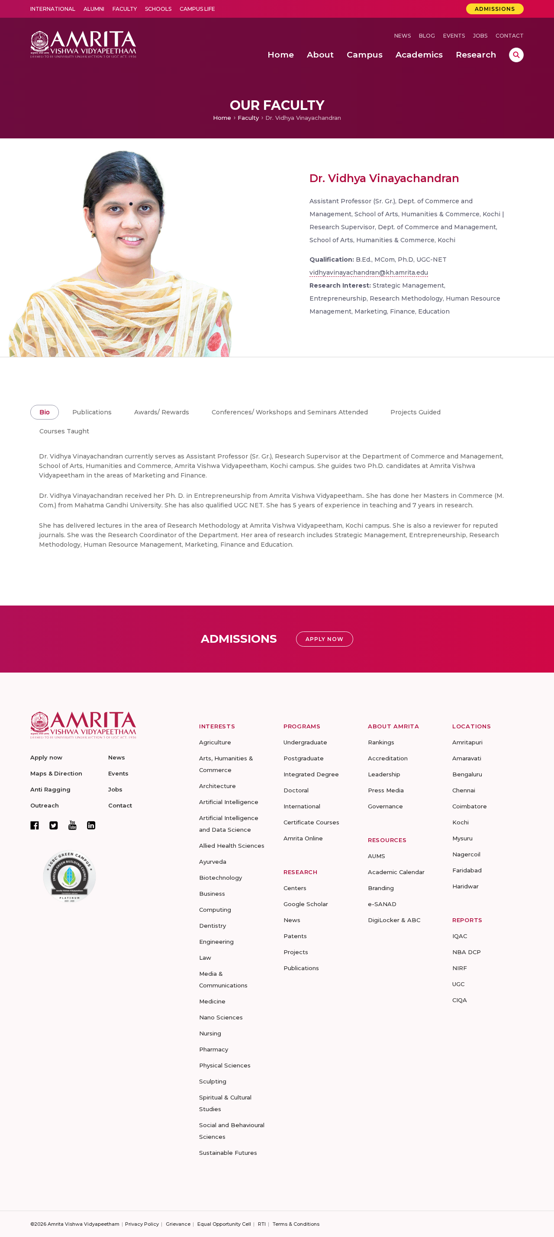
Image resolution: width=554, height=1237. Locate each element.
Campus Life (197, 9)
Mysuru (462, 838)
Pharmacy (213, 1049)
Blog (427, 35)
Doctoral (296, 790)
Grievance (178, 1224)
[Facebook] (34, 825)
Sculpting (212, 1081)
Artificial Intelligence (228, 801)
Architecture (217, 785)
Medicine (212, 1001)
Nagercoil (466, 854)
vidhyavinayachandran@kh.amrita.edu (368, 272)
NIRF (459, 968)
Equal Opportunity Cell (224, 1224)
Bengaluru (467, 774)
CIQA (459, 1000)
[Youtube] (72, 825)
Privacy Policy (142, 1224)
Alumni (94, 9)
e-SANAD (382, 904)
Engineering (216, 941)
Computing (215, 909)
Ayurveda (212, 861)
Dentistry (212, 925)
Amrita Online (303, 838)
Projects (295, 952)
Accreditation (388, 758)
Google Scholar (305, 904)
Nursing (210, 1033)
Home (222, 117)
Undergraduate (305, 742)
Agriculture (215, 742)
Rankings (381, 742)
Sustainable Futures (228, 1152)
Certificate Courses (311, 822)
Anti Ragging (50, 789)
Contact (510, 35)
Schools (158, 9)
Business (212, 893)
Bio (44, 412)
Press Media (386, 790)
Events (454, 35)
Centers (294, 887)
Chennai (463, 790)
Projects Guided (415, 412)
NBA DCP (466, 952)
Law (205, 957)
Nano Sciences (221, 1017)
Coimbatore (469, 806)
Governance (385, 806)
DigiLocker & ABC (394, 920)
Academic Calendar (396, 871)
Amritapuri (467, 742)
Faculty (125, 9)
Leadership (384, 774)
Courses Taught (64, 431)
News (402, 35)
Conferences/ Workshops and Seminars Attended (290, 412)
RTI (262, 1224)
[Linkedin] (91, 825)
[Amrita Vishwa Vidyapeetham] (83, 43)
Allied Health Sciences (231, 845)
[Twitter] (53, 825)
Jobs (480, 35)
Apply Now (325, 639)
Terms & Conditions (296, 1224)
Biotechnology (220, 877)
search (516, 55)
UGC (458, 984)
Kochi (460, 822)
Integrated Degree (311, 774)
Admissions (495, 9)
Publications (92, 412)
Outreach (44, 805)
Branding (381, 887)
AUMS (376, 855)
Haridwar (465, 886)
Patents (295, 936)
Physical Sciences (225, 1065)
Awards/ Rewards (161, 412)
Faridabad (467, 870)
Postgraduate (303, 758)
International (52, 9)
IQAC (459, 936)
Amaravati (466, 758)
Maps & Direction (56, 773)
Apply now (46, 757)
